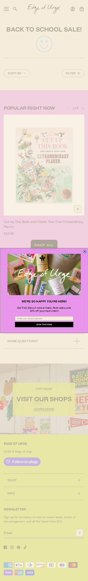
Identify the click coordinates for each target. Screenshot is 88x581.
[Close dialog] (85, 251)
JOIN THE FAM (44, 324)
